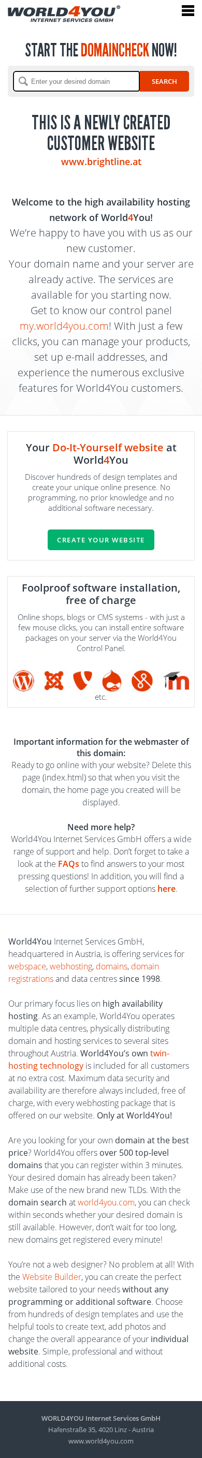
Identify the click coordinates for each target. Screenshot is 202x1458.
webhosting (71, 966)
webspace (27, 966)
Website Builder (51, 1277)
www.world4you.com (101, 1441)
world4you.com (106, 1202)
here (166, 888)
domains (111, 966)
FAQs (68, 864)
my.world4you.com (64, 326)
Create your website (101, 539)
